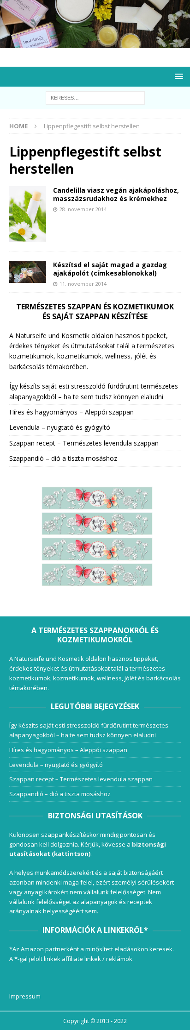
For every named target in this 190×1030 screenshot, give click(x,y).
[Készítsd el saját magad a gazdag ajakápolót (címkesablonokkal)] (27, 272)
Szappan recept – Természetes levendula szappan (84, 443)
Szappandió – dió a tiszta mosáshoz (63, 458)
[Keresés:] (95, 97)
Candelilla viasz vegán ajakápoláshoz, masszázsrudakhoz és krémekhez (116, 194)
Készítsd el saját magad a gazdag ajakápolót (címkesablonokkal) (110, 268)
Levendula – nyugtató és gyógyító (59, 427)
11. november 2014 (83, 283)
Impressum (25, 996)
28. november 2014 (83, 209)
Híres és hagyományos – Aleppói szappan (71, 412)
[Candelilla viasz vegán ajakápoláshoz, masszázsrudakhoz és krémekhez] (27, 214)
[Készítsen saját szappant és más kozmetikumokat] (95, 42)
